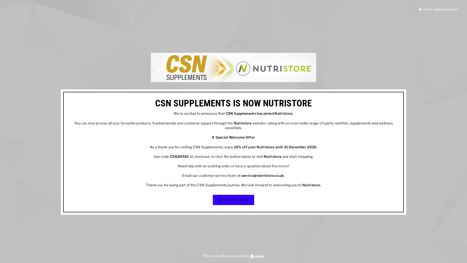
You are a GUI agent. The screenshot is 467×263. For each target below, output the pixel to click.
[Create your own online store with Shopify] (257, 256)
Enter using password (440, 9)
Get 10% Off (233, 200)
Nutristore (284, 113)
